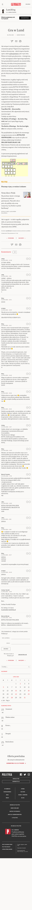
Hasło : (8, 643)
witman (3, 308)
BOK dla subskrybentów (15, 814)
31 (24, 698)
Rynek (23, 788)
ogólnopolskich (14, 54)
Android (16, 830)
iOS (12, 830)
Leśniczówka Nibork (7, 849)
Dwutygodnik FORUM (7, 844)
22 (16, 694)
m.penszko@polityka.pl (8, 610)
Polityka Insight (6, 846)
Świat (7, 797)
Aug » (8, 700)
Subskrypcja (16, 781)
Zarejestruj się (22, 654)
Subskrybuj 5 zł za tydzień (15, 763)
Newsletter (16, 778)
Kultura (23, 791)
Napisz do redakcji (15, 811)
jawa (2, 517)
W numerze (7, 788)
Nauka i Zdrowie (22, 794)
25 (29, 694)
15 (16, 691)
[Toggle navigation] (2, 4)
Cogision (22, 844)
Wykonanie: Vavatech (21, 848)
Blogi (22, 797)
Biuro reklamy (15, 808)
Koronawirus (7, 791)
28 (12, 698)
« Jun (3, 700)
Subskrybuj (25, 18)
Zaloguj (28, 4)
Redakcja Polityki (15, 805)
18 (28, 691)
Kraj (7, 794)
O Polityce (15, 817)
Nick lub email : (6, 638)
